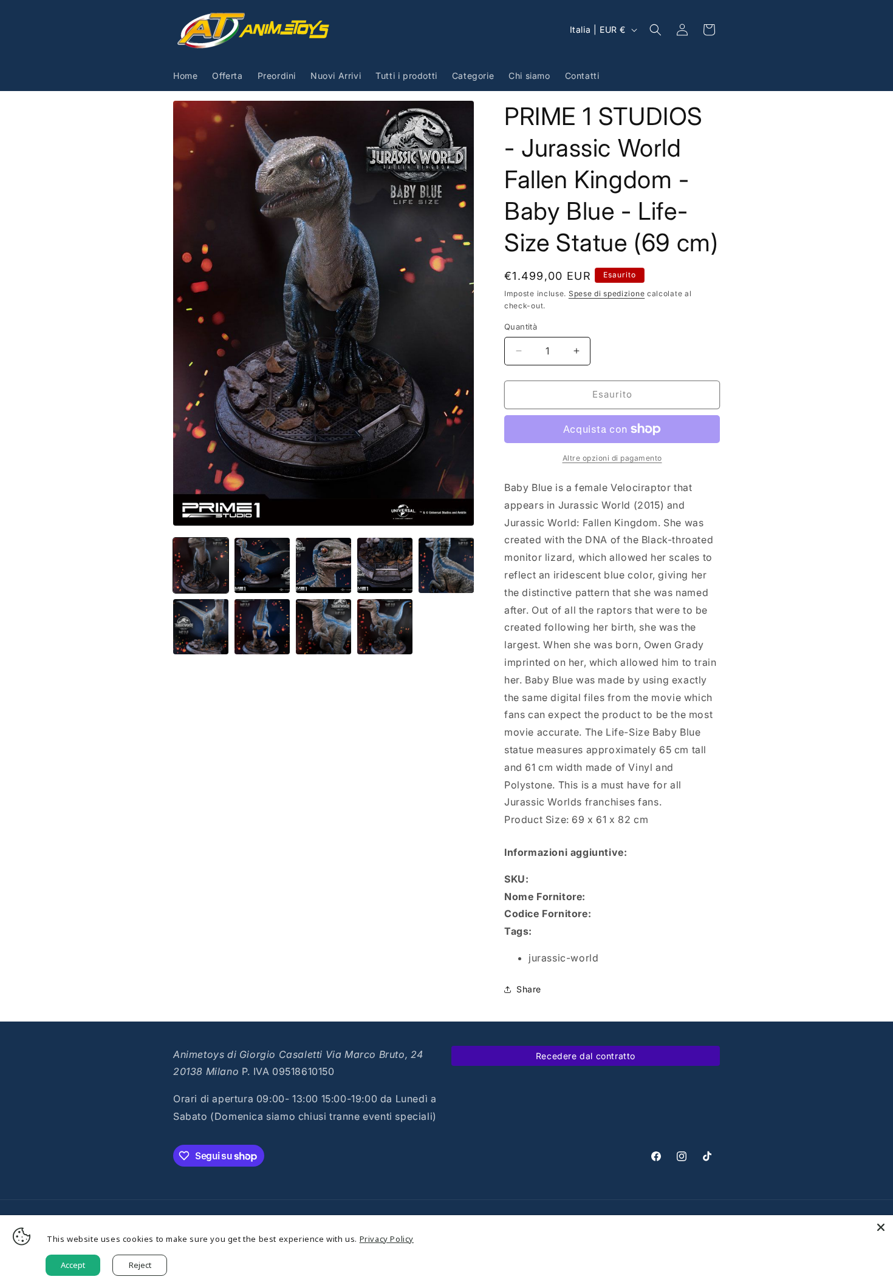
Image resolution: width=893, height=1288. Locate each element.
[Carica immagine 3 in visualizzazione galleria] (323, 565)
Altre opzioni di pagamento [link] (612, 458)
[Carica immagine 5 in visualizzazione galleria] (446, 565)
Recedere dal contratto (585, 1056)
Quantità (520, 326)
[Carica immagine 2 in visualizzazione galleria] (262, 565)
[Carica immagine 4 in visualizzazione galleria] (384, 565)
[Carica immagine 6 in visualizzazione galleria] (200, 626)
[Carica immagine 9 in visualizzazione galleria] (384, 626)
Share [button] (528, 989)
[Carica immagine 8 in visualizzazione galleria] (323, 626)
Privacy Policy (387, 1238)
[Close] (881, 1227)
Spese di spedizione (607, 293)
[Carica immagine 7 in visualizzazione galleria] (262, 626)
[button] (655, 29)
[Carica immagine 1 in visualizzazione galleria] (200, 565)
